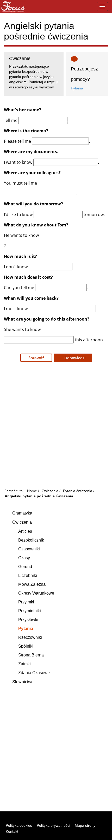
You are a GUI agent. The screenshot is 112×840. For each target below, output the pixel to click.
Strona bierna (31, 655)
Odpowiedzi (74, 357)
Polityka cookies (19, 825)
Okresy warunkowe (36, 593)
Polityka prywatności (53, 825)
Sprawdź (36, 357)
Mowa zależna (32, 584)
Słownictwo (23, 682)
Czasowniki (29, 549)
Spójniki (25, 646)
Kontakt (12, 831)
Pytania (77, 88)
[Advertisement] (56, 427)
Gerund (25, 566)
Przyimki (26, 602)
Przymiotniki (29, 611)
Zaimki (24, 664)
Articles (25, 531)
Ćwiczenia (22, 522)
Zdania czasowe (34, 672)
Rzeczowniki (30, 637)
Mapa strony (85, 825)
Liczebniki (27, 575)
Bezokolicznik (31, 540)
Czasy (24, 558)
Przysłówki (28, 619)
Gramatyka (22, 513)
